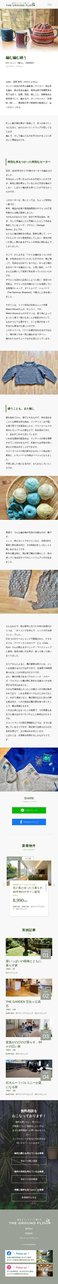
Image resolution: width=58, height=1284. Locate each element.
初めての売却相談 (29, 1179)
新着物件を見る (29, 1197)
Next (54, 885)
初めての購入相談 (29, 1161)
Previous (4, 885)
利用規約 (29, 1233)
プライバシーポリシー (29, 1238)
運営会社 (29, 1229)
